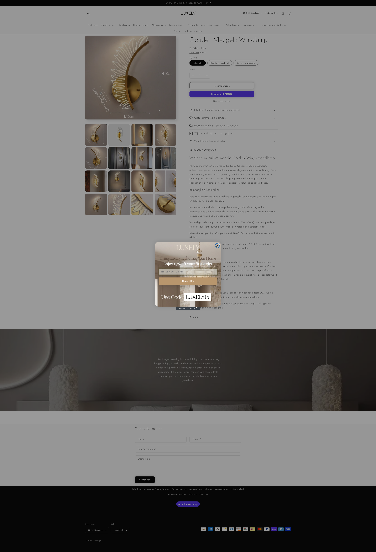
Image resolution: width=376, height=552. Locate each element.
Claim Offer (188, 281)
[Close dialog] (217, 245)
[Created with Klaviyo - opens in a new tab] (188, 308)
